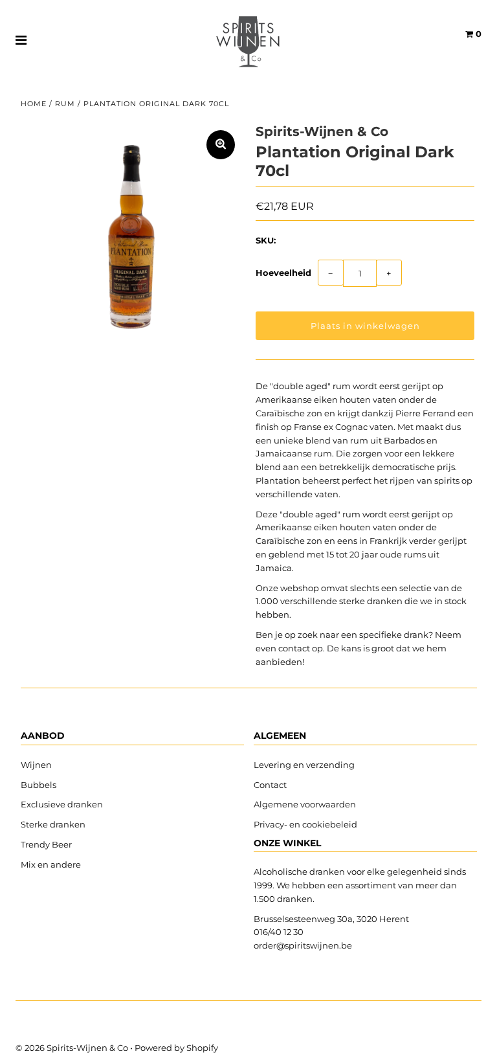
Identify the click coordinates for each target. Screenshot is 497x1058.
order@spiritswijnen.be (303, 945)
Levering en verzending (304, 765)
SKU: (266, 240)
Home (34, 103)
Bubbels (38, 785)
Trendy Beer (46, 844)
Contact (270, 785)
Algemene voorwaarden (305, 804)
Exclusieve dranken (62, 804)
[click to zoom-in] (220, 144)
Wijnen (36, 765)
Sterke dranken (53, 824)
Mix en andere (52, 864)
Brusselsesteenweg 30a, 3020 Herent (331, 919)
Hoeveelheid (283, 272)
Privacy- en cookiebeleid (305, 824)
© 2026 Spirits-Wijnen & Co (72, 1047)
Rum (65, 103)
